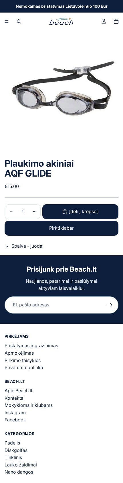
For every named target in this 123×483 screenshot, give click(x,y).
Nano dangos (19, 472)
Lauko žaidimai (21, 465)
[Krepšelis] (116, 21)
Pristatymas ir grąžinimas (31, 346)
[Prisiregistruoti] (110, 305)
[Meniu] (6, 21)
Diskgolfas (16, 450)
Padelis (12, 443)
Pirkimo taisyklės (23, 360)
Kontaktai (15, 398)
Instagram (15, 412)
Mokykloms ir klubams (29, 405)
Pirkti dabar (61, 228)
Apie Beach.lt (18, 390)
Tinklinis (13, 457)
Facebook (15, 420)
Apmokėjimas (19, 353)
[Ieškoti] (19, 21)
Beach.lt (83, 269)
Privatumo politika (24, 367)
